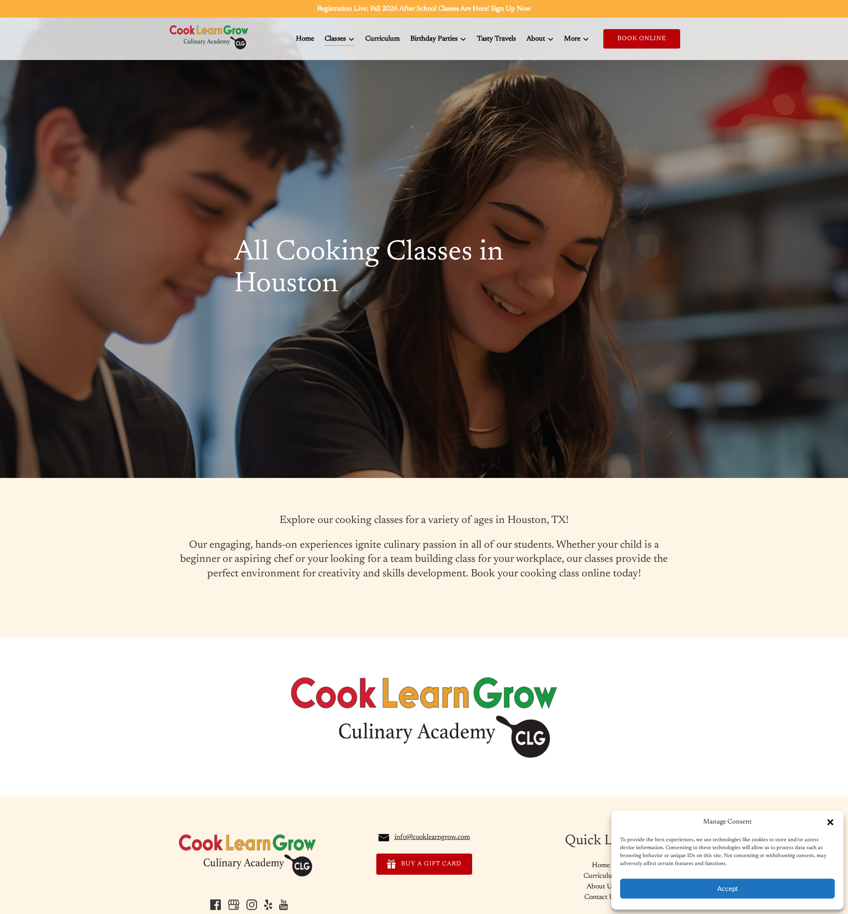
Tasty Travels (496, 38)
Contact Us (600, 897)
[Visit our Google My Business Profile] (233, 904)
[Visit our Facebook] (215, 904)
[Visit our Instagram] (251, 904)
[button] (830, 822)
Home (305, 38)
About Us (601, 886)
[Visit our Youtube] (283, 904)
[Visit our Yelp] (268, 904)
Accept (727, 888)
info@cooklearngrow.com (432, 837)
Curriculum (382, 38)
